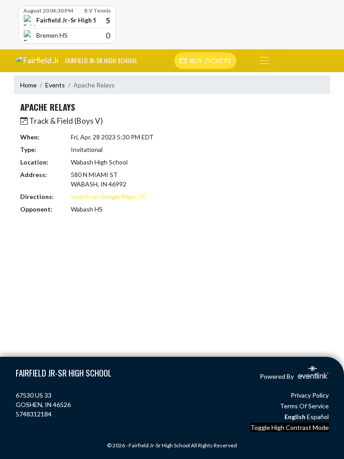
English (294, 416)
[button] (205, 60)
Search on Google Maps (104, 196)
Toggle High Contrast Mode (289, 427)
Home (28, 85)
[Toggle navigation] (264, 60)
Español (318, 416)
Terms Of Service (304, 406)
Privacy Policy (310, 395)
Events (55, 85)
